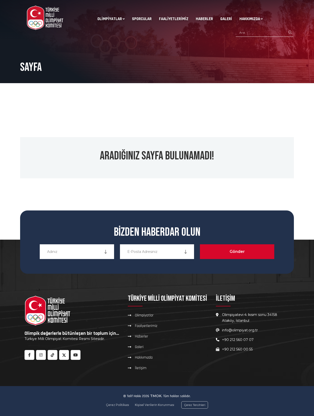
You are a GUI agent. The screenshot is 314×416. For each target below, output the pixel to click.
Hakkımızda (249, 19)
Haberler (204, 19)
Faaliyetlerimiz (173, 19)
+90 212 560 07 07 (238, 340)
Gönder (237, 251)
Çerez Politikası (117, 405)
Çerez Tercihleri (194, 405)
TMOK (155, 396)
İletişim (140, 368)
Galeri (226, 19)
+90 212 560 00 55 (237, 349)
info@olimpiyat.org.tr (240, 330)
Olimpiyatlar (109, 19)
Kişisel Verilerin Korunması (154, 405)
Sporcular (142, 19)
